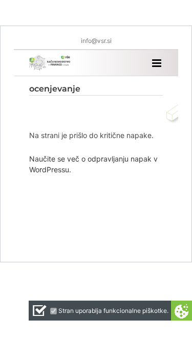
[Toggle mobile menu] (157, 63)
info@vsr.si (96, 40)
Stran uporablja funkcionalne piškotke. (113, 310)
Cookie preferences (181, 311)
